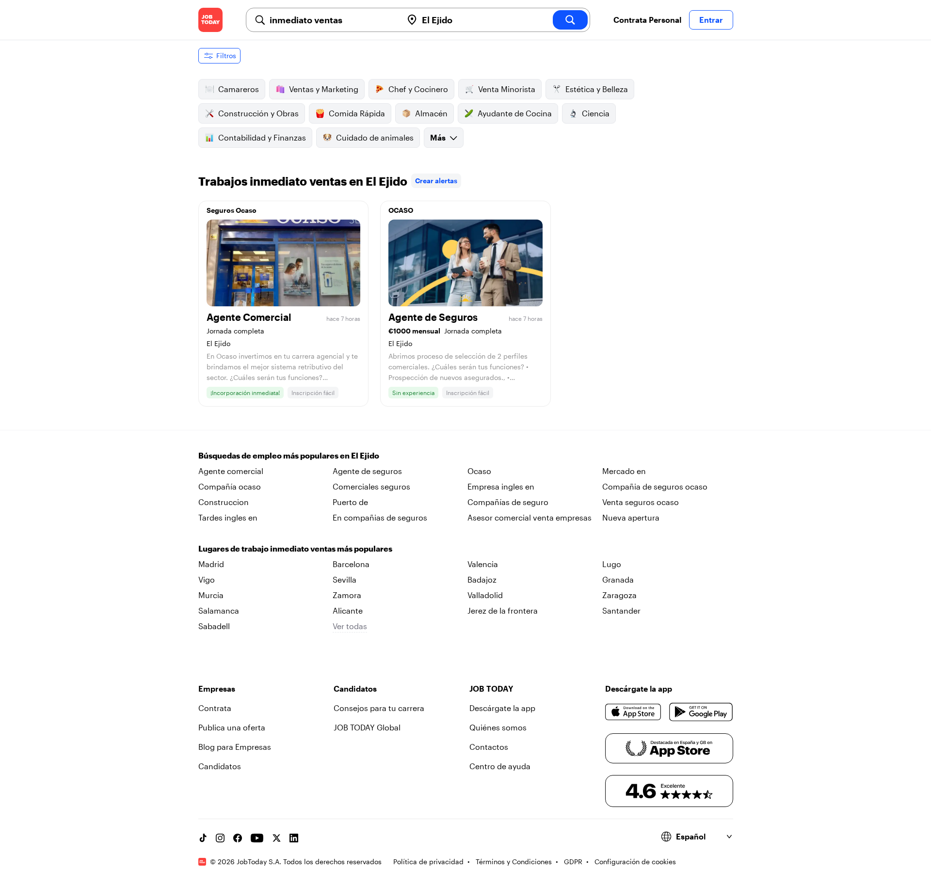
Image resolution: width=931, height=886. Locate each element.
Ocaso (479, 470)
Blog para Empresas (234, 746)
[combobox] (332, 20)
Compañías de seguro (507, 501)
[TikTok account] (202, 838)
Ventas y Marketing (323, 89)
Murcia (211, 595)
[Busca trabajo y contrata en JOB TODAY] (210, 20)
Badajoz (482, 579)
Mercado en (624, 470)
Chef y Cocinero (418, 89)
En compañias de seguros (380, 517)
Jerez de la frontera (502, 610)
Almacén (431, 113)
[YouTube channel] (257, 838)
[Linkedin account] (293, 838)
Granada (618, 579)
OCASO (400, 210)
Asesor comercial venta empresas (529, 517)
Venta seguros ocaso (640, 501)
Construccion (223, 501)
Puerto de (350, 501)
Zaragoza (619, 595)
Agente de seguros (367, 470)
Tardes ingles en (227, 517)
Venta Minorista (506, 89)
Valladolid (485, 595)
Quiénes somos (498, 727)
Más (438, 137)
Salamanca (218, 610)
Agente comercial (230, 470)
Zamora (347, 595)
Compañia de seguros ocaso (654, 486)
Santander (621, 610)
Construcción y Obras (258, 113)
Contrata (214, 707)
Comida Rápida (357, 113)
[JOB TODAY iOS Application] (633, 712)
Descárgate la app (502, 707)
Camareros (238, 89)
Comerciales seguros (371, 486)
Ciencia (596, 113)
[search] (570, 20)
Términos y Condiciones (514, 861)
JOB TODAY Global (367, 727)
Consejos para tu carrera (379, 707)
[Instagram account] (220, 838)
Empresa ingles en (500, 486)
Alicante (348, 610)
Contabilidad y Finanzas (262, 137)
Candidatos (219, 766)
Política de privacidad (428, 861)
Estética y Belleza (596, 89)
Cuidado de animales (375, 137)
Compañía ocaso (229, 486)
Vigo (206, 579)
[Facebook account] (237, 838)
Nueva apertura (630, 517)
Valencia (482, 564)
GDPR (573, 861)
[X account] (276, 838)
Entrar (711, 19)
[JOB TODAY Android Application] (701, 712)
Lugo (611, 564)
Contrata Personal (647, 19)
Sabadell (214, 626)
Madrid (211, 564)
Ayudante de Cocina (515, 113)
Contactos (488, 746)
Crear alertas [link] (436, 180)
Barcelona (351, 564)
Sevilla (344, 579)
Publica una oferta (231, 727)
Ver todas (350, 626)
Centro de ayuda (499, 766)
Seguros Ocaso (232, 210)
